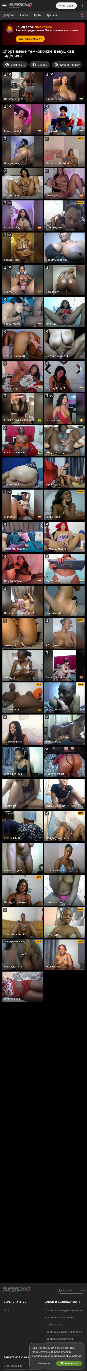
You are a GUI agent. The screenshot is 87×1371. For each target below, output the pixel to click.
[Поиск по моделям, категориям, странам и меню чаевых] (81, 15)
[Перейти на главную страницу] (26, 5)
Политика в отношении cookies (63, 1331)
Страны (42, 64)
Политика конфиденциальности (64, 1310)
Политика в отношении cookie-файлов (56, 1356)
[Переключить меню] (4, 5)
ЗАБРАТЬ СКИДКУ (30, 38)
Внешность (18, 64)
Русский (68, 1290)
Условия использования (59, 1317)
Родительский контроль (59, 1338)
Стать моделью (13, 1365)
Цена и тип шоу (70, 64)
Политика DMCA (54, 1324)
